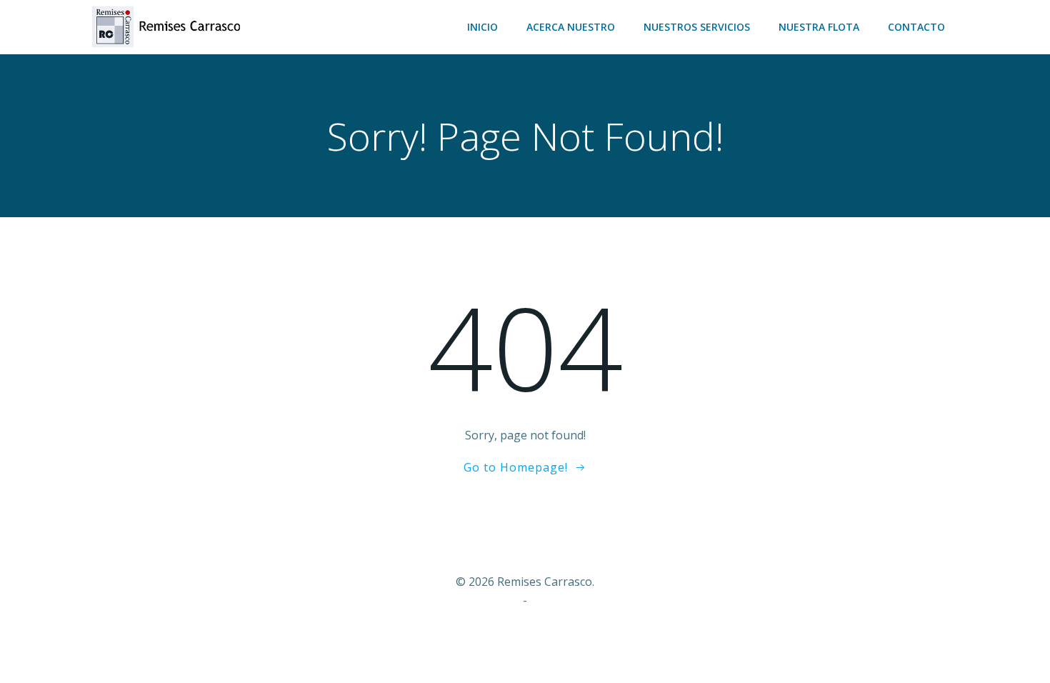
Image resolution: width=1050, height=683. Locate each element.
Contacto (916, 27)
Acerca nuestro (570, 27)
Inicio (482, 27)
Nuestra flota (819, 27)
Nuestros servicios (697, 27)
